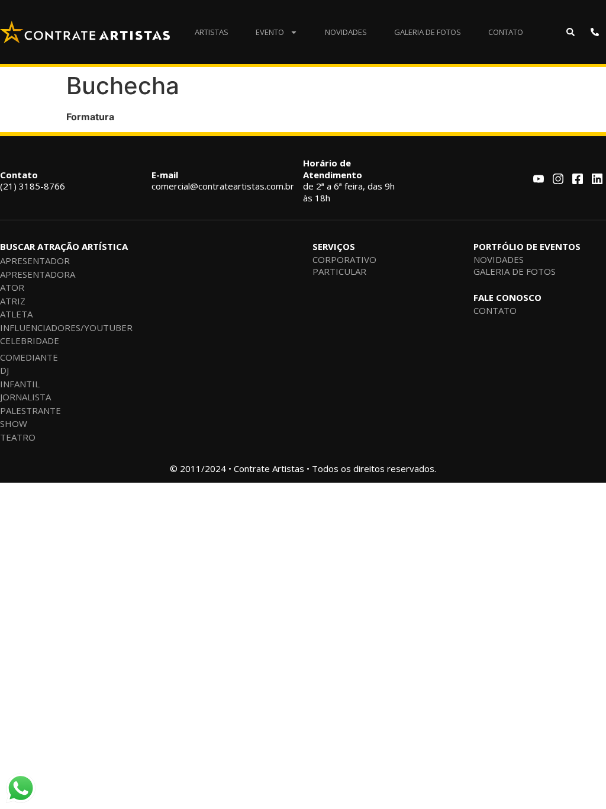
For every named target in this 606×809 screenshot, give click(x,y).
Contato (505, 32)
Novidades (346, 32)
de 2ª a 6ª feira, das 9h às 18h (349, 180)
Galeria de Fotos (427, 32)
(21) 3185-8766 (32, 180)
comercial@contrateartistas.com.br (223, 180)
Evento (270, 32)
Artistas (211, 32)
